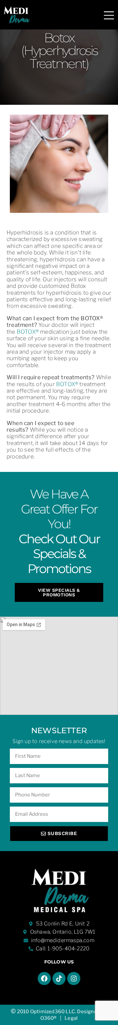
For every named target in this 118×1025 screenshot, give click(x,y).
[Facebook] (44, 978)
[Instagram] (73, 978)
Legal (71, 1018)
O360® (48, 1018)
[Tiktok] (59, 978)
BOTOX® (28, 331)
